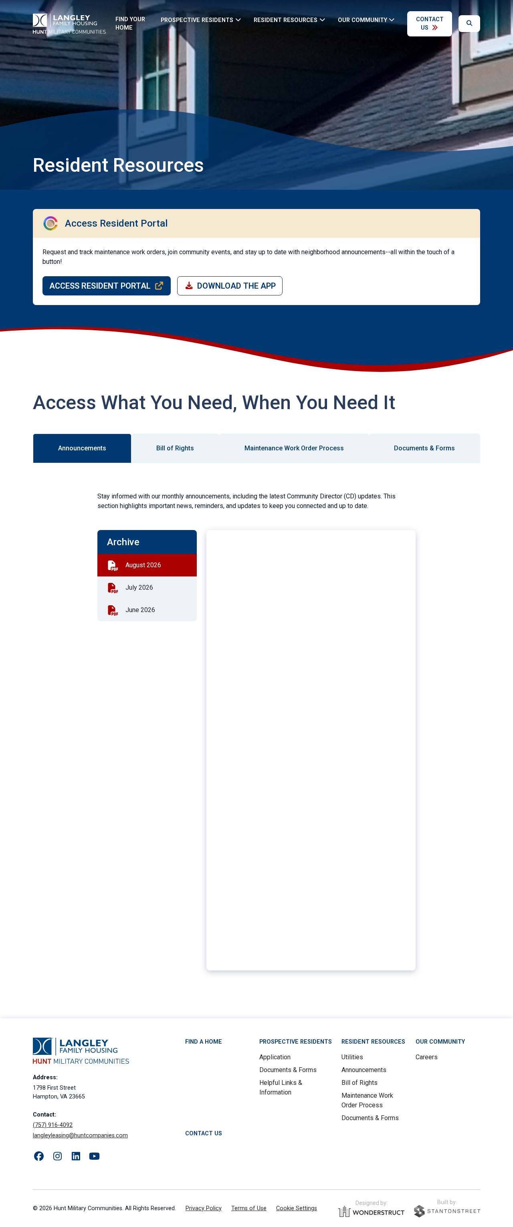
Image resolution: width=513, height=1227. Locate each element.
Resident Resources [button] (285, 19)
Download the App (236, 286)
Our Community (440, 1041)
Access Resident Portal (100, 286)
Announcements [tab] (82, 448)
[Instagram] (57, 1156)
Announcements (363, 1070)
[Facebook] (39, 1156)
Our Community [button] (362, 19)
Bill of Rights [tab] (175, 448)
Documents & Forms (288, 1070)
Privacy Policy (204, 1208)
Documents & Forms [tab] (424, 448)
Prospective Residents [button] (197, 19)
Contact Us (430, 24)
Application (275, 1057)
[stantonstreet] (447, 1211)
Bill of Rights (359, 1082)
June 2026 (140, 610)
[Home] (69, 24)
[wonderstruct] (371, 1211)
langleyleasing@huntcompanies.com (80, 1135)
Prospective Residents (295, 1041)
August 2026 (143, 565)
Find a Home (203, 1041)
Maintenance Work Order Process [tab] (294, 448)
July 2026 (139, 587)
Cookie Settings (296, 1208)
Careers (427, 1057)
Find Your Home (130, 24)
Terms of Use (249, 1208)
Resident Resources (373, 1041)
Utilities (352, 1057)
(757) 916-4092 (53, 1125)
